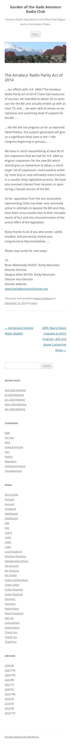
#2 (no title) (11, 494)
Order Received (14, 589)
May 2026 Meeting (15, 404)
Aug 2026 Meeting (15, 390)
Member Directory (15, 556)
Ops (7, 452)
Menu (35, 34)
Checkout (10, 509)
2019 (7, 694)
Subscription (12, 623)
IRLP (7, 442)
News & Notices (43, 298)
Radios (9, 456)
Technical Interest (15, 466)
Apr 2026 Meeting (15, 409)
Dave (34, 303)
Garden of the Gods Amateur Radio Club (35, 9)
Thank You (11, 632)
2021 (7, 684)
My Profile (11, 575)
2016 (7, 703)
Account (9, 499)
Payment (10, 599)
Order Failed (12, 585)
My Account (12, 566)
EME (7, 433)
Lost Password (13, 551)
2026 (7, 665)
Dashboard (11, 513)
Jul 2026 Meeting (14, 395)
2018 (7, 698)
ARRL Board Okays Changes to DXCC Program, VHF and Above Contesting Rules (54, 339)
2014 (7, 713)
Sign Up (9, 618)
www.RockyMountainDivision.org (26, 289)
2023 (7, 679)
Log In (8, 532)
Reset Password (14, 613)
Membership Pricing (16, 561)
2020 (7, 689)
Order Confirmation (16, 580)
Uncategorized (13, 471)
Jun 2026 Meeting (15, 399)
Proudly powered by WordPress (22, 736)
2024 (7, 675)
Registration (12, 608)
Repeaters (11, 461)
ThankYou (11, 642)
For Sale (9, 437)
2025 (7, 670)
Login (8, 537)
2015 (7, 708)
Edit (7, 523)
